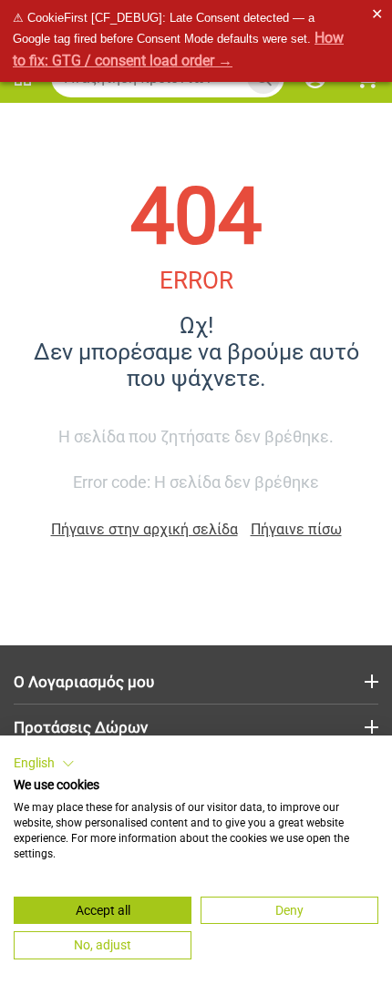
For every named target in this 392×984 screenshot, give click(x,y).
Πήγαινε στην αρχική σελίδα (144, 529)
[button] (44, 764)
